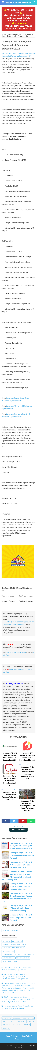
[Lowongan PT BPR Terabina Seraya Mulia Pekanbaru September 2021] (10, 746)
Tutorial (5, 1028)
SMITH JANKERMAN (18, 2)
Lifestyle (30, 1021)
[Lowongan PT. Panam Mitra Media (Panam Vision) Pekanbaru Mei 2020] (27, 746)
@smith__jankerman (18, 23)
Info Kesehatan (8, 951)
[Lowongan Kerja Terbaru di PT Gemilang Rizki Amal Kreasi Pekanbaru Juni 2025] (27, 794)
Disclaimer (18, 1039)
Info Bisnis (6, 941)
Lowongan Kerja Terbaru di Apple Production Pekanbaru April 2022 (9, 780)
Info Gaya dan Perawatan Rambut (14, 944)
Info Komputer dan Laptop (12, 954)
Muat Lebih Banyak (18, 830)
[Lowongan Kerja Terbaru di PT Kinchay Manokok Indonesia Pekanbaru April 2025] (27, 764)
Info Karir (6, 948)
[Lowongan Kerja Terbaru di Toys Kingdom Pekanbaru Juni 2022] (10, 790)
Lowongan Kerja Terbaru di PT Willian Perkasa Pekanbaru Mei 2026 (22, 855)
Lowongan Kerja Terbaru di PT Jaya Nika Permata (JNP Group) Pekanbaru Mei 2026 (21, 846)
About (8, 1036)
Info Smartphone (22, 958)
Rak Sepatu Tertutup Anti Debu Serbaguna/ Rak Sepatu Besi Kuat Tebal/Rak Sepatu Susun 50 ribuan (15, 976)
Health (4, 1021)
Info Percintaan (8, 958)
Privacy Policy (25, 1036)
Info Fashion (17, 941)
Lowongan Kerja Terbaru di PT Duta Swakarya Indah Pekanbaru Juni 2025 (21, 886)
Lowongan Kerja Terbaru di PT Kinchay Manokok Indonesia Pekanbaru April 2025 (27, 773)
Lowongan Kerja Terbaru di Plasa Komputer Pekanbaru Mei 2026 (21, 917)
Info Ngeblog (29, 954)
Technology (17, 1025)
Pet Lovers (6, 1025)
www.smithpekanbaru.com (15, 652)
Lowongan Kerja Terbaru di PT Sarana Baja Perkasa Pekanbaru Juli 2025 (21, 908)
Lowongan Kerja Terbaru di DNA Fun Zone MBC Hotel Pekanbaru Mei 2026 (21, 864)
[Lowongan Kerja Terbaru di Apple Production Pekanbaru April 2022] (10, 769)
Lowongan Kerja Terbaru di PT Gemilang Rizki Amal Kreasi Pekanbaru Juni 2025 (27, 805)
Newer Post (18, 827)
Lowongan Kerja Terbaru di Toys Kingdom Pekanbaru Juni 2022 (9, 795)
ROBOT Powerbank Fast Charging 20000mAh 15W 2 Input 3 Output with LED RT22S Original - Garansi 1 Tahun (18, 999)
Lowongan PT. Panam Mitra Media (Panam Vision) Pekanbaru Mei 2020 (27, 756)
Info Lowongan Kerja (10, 930)
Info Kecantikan (18, 948)
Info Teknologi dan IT (10, 961)
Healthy (12, 1021)
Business (16, 1018)
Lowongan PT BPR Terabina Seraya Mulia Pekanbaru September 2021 (9, 756)
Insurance (21, 1021)
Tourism (27, 1025)
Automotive (6, 1018)
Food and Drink (28, 1018)
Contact (15, 1036)
